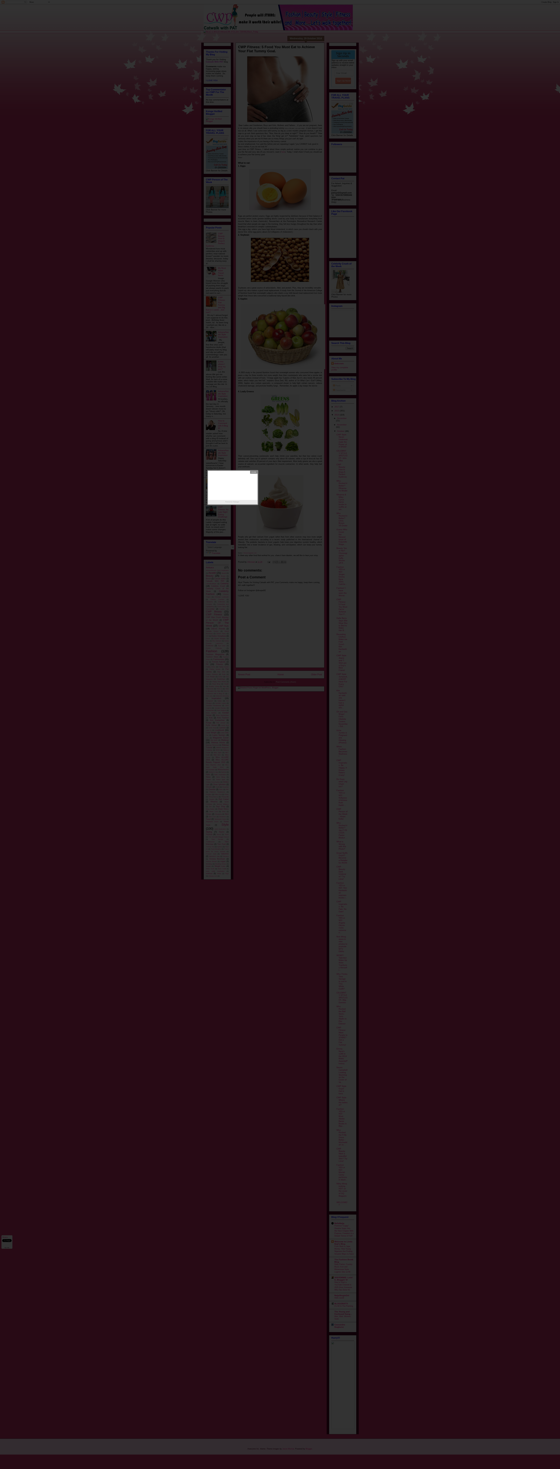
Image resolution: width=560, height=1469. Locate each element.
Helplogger (236, 502)
